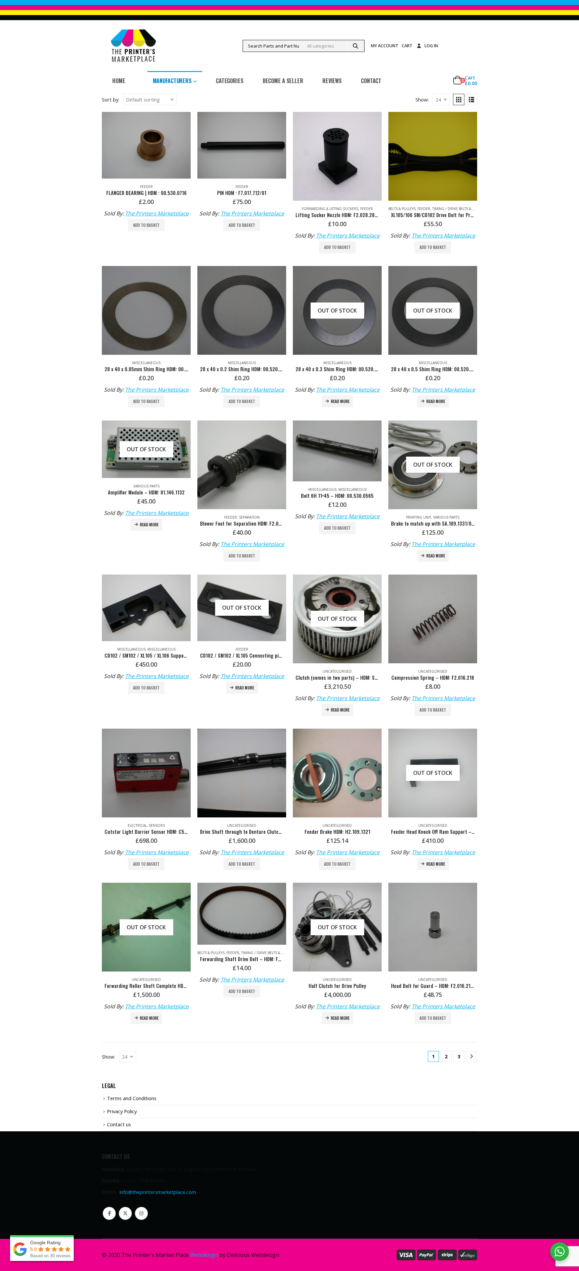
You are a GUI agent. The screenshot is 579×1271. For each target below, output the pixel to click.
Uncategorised (337, 671)
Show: (422, 99)
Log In (431, 46)
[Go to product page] (146, 145)
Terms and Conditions (131, 1098)
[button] (458, 99)
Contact (371, 81)
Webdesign (204, 1255)
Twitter (125, 1213)
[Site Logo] (133, 45)
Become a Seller (283, 81)
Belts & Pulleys (401, 208)
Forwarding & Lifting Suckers (330, 208)
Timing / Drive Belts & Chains (458, 208)
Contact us (119, 1124)
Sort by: (110, 99)
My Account (384, 46)
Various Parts (146, 486)
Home (118, 81)
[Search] (355, 46)
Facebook (109, 1213)
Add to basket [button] (146, 225)
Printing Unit (418, 517)
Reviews (332, 81)
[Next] (471, 1056)
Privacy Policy (122, 1111)
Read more (340, 401)
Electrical (137, 825)
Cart (407, 46)
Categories (230, 81)
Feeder (146, 186)
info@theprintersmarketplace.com (158, 1192)
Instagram (141, 1213)
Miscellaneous (146, 362)
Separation (249, 517)
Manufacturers (172, 81)
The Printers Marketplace (157, 213)
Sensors (157, 825)
